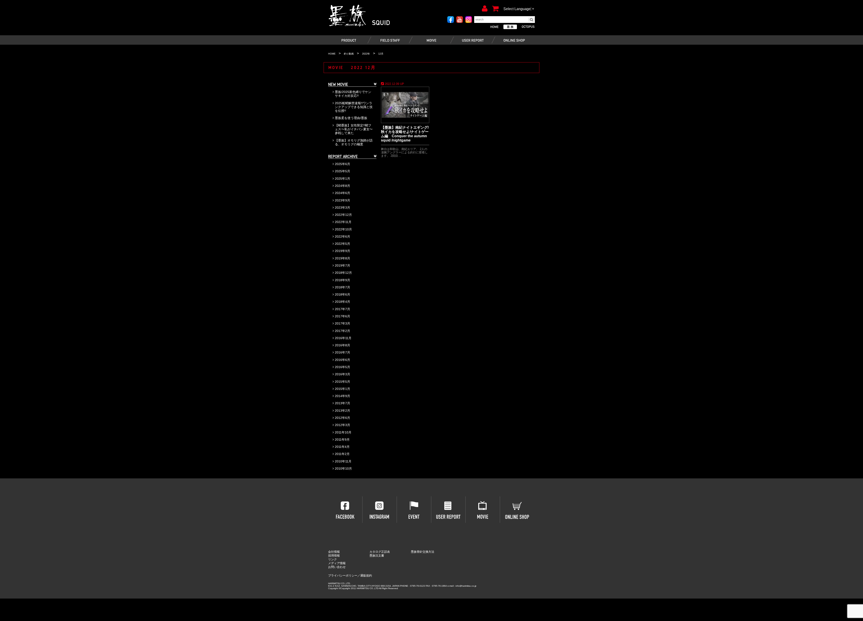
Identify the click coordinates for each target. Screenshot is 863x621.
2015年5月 (342, 381)
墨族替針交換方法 (422, 551)
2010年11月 (343, 461)
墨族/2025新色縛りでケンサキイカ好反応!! (353, 93)
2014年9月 (342, 396)
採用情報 (334, 555)
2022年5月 (342, 243)
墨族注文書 (376, 555)
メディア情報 (337, 563)
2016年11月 (343, 338)
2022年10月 (343, 229)
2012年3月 (342, 425)
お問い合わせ (337, 567)
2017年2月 (342, 331)
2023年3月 (342, 207)
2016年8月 (342, 345)
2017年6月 (342, 316)
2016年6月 (342, 360)
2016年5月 (342, 367)
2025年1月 (342, 178)
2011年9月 (342, 439)
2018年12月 (343, 272)
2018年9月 (342, 280)
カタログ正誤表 (379, 551)
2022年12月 (343, 215)
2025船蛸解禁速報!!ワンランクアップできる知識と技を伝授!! (354, 107)
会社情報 (334, 551)
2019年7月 (342, 265)
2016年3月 (342, 374)
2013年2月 (342, 410)
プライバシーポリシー (342, 575)
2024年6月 (342, 193)
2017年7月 (342, 309)
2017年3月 (342, 323)
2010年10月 (343, 468)
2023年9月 (342, 200)
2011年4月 (342, 447)
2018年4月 (342, 301)
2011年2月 (342, 454)
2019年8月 (342, 258)
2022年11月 (343, 222)
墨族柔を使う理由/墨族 (351, 118)
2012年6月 (342, 418)
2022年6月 (342, 236)
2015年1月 (342, 389)
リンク (332, 559)
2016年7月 (342, 352)
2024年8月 (342, 186)
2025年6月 (342, 164)
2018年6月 (342, 294)
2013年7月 (342, 403)
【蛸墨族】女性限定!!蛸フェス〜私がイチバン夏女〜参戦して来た (354, 129)
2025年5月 (342, 171)
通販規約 (366, 575)
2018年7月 (342, 287)
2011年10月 (343, 432)
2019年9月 (342, 251)
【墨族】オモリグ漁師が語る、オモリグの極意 (354, 142)
